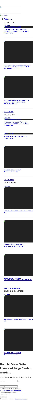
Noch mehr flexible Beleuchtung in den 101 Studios (18, 279)
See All (7, 25)
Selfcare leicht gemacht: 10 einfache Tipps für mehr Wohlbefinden (16, 101)
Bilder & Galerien (12, 288)
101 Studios (9, 180)
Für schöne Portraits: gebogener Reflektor (14, 245)
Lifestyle (8, 19)
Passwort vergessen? (21, 399)
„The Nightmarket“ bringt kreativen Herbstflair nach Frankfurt (16, 31)
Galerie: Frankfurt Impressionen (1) (12, 171)
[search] (18, 381)
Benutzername (4, 392)
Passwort (2, 395)
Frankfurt (8, 112)
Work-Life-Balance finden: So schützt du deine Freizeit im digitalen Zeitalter (17, 66)
